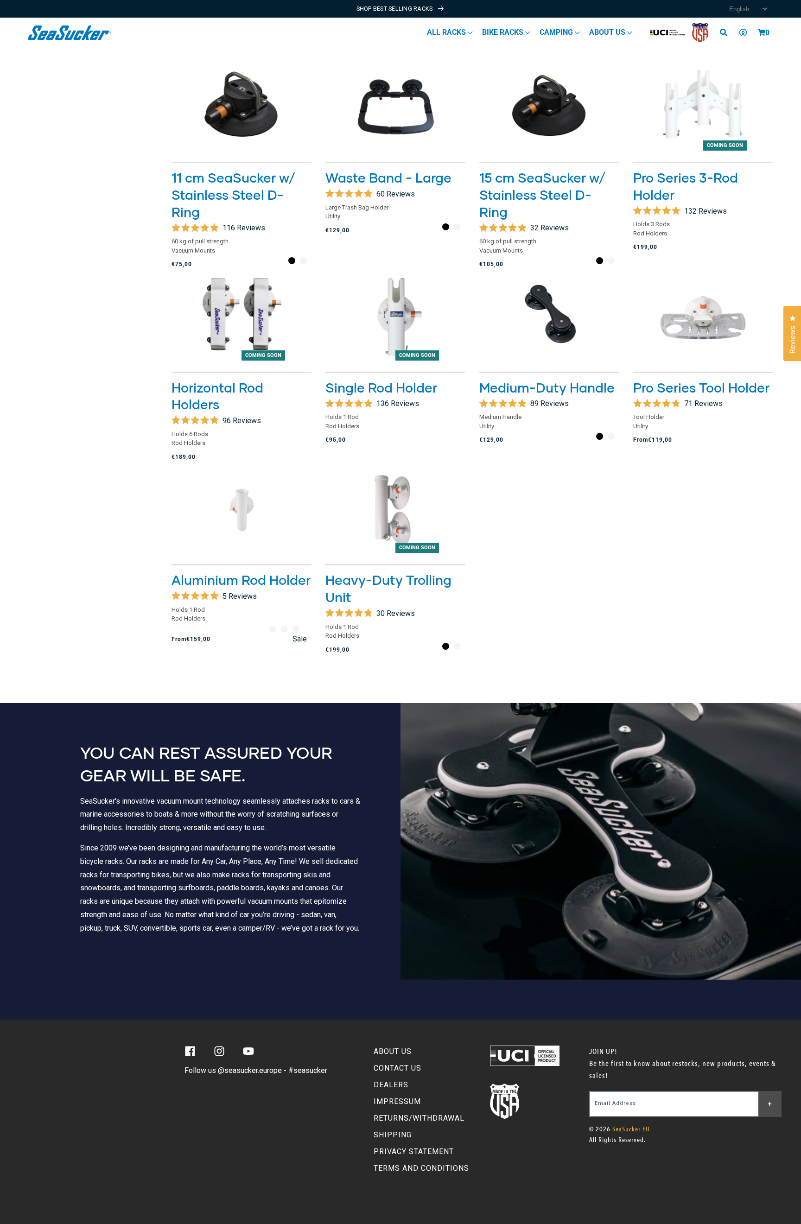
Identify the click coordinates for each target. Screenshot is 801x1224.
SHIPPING (393, 1134)
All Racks (447, 32)
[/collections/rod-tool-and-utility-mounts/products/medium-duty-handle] (549, 316)
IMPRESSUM (397, 1101)
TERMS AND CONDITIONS (421, 1168)
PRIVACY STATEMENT (414, 1151)
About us (608, 32)
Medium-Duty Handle (547, 387)
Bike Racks (503, 32)
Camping (557, 32)
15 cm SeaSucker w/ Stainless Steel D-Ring (542, 195)
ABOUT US (393, 1051)
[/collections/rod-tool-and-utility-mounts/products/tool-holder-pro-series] (703, 316)
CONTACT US (397, 1068)
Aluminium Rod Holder (241, 580)
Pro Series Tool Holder (701, 387)
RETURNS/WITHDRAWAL (419, 1118)
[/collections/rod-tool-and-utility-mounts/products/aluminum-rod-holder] (242, 509)
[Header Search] (727, 32)
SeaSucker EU (631, 1129)
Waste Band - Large (388, 177)
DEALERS (391, 1084)
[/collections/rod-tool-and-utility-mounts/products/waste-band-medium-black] (395, 107)
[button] (761, 32)
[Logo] (70, 33)
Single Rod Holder (381, 387)
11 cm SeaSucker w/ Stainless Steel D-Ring (234, 195)
